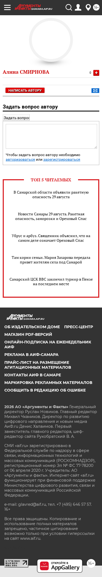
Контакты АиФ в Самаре (32, 375)
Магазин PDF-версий (28, 334)
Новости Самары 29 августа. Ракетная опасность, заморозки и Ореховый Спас (51, 216)
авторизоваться (20, 159)
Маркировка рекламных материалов (48, 382)
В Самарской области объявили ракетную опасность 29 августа (51, 194)
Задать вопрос (17, 118)
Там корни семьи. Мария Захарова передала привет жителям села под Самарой (51, 259)
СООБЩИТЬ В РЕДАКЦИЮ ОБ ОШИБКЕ (45, 390)
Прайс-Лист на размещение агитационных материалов (37, 365)
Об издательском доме (32, 326)
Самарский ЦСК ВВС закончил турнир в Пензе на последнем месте (51, 281)
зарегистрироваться (61, 159)
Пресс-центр (78, 326)
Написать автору (25, 90)
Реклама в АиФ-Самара (31, 354)
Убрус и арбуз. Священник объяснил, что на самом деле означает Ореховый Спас (51, 238)
